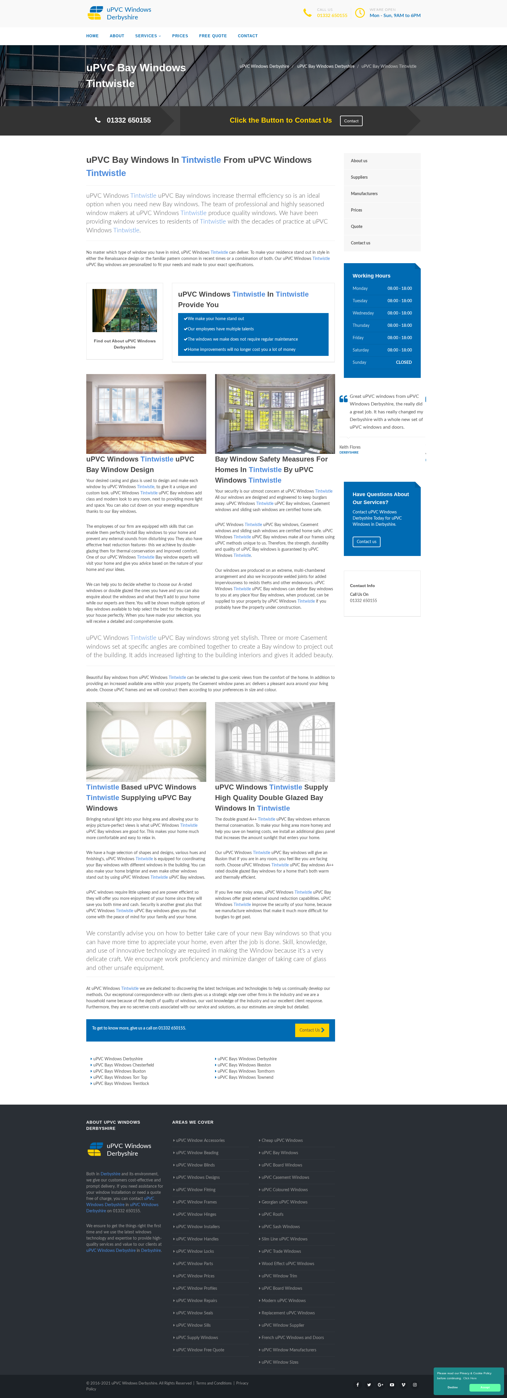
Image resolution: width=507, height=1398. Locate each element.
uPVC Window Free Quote (200, 1350)
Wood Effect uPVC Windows (288, 1264)
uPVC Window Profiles (196, 1289)
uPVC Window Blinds (195, 1165)
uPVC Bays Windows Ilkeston (244, 1065)
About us (359, 161)
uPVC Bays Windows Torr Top (120, 1078)
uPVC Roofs (272, 1215)
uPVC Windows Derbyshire (118, 1059)
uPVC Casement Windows (285, 1178)
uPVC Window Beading (197, 1153)
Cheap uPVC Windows (282, 1141)
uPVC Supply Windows (197, 1338)
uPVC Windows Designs (198, 1178)
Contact (248, 36)
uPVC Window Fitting (195, 1190)
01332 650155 (332, 15)
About (117, 36)
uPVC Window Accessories (200, 1141)
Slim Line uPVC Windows (284, 1239)
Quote (356, 227)
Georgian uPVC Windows (284, 1202)
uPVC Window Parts (194, 1264)
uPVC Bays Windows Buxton (119, 1071)
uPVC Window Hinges (196, 1215)
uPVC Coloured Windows (285, 1190)
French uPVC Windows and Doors (293, 1338)
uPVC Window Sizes (280, 1362)
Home (92, 36)
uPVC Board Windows (282, 1165)
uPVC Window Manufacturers (289, 1350)
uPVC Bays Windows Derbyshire (247, 1059)
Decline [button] (453, 1387)
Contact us (360, 243)
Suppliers (359, 177)
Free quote (213, 36)
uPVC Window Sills (193, 1325)
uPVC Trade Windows (281, 1252)
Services (146, 36)
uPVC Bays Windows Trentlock (121, 1084)
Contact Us (310, 1030)
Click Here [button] (470, 1378)
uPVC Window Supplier (283, 1325)
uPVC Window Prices (195, 1276)
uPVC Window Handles (197, 1239)
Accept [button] (485, 1387)
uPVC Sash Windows (281, 1227)
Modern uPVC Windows (284, 1301)
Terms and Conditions (214, 1383)
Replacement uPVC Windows (288, 1313)
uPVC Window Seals (194, 1313)
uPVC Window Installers (198, 1227)
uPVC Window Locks (195, 1252)
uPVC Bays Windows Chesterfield (123, 1065)
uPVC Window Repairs (196, 1301)
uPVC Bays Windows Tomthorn (246, 1071)
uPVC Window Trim (279, 1276)
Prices (180, 36)
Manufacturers (364, 194)
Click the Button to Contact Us (278, 120)
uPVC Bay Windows (280, 1153)
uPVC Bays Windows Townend (245, 1078)
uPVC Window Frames (196, 1202)
